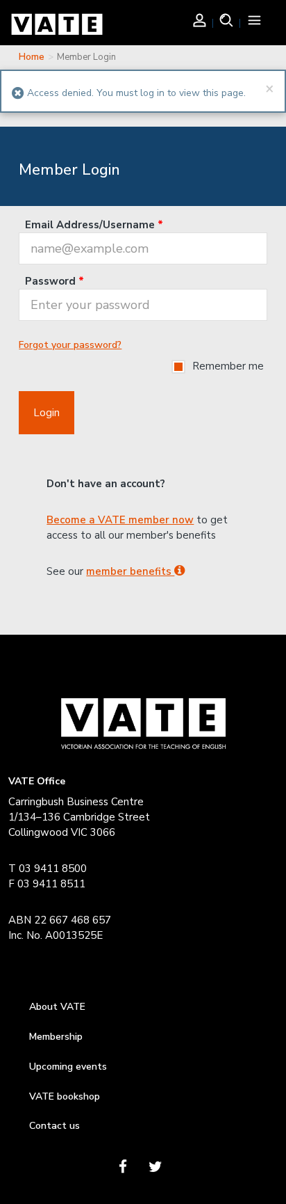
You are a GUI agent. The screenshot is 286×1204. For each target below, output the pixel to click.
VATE (57, 27)
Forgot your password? (70, 344)
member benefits (130, 571)
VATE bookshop (64, 1096)
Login (46, 413)
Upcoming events (68, 1066)
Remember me (228, 366)
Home (31, 57)
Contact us (54, 1125)
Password (54, 281)
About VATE (57, 1006)
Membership (56, 1036)
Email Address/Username (94, 225)
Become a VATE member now (120, 520)
